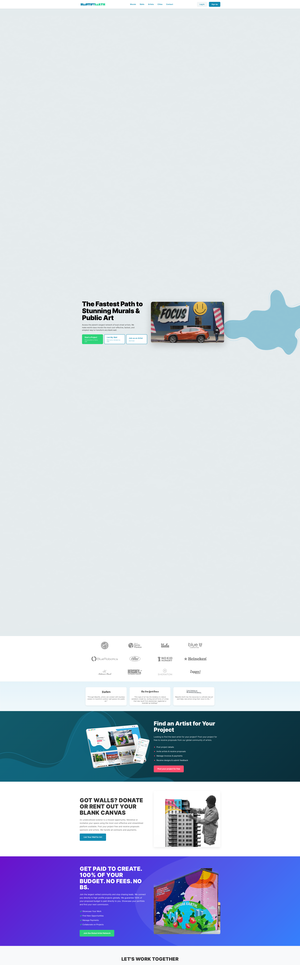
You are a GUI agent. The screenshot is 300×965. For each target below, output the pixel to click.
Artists (151, 4)
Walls (142, 4)
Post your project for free (169, 769)
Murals (133, 4)
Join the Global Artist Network (97, 933)
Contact (169, 4)
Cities (160, 4)
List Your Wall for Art (93, 837)
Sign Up (215, 4)
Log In (202, 4)
